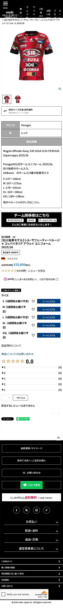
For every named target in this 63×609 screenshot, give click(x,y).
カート (60, 14)
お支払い (31, 521)
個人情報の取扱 (8, 567)
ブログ (55, 14)
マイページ (34, 14)
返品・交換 (31, 539)
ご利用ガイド (6, 561)
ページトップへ (58, 437)
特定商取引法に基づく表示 (12, 573)
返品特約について (11, 345)
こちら (35, 202)
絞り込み (21, 397)
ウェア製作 (27, 14)
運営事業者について (31, 548)
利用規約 (5, 579)
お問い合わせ (48, 14)
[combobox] (6, 398)
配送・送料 (31, 530)
